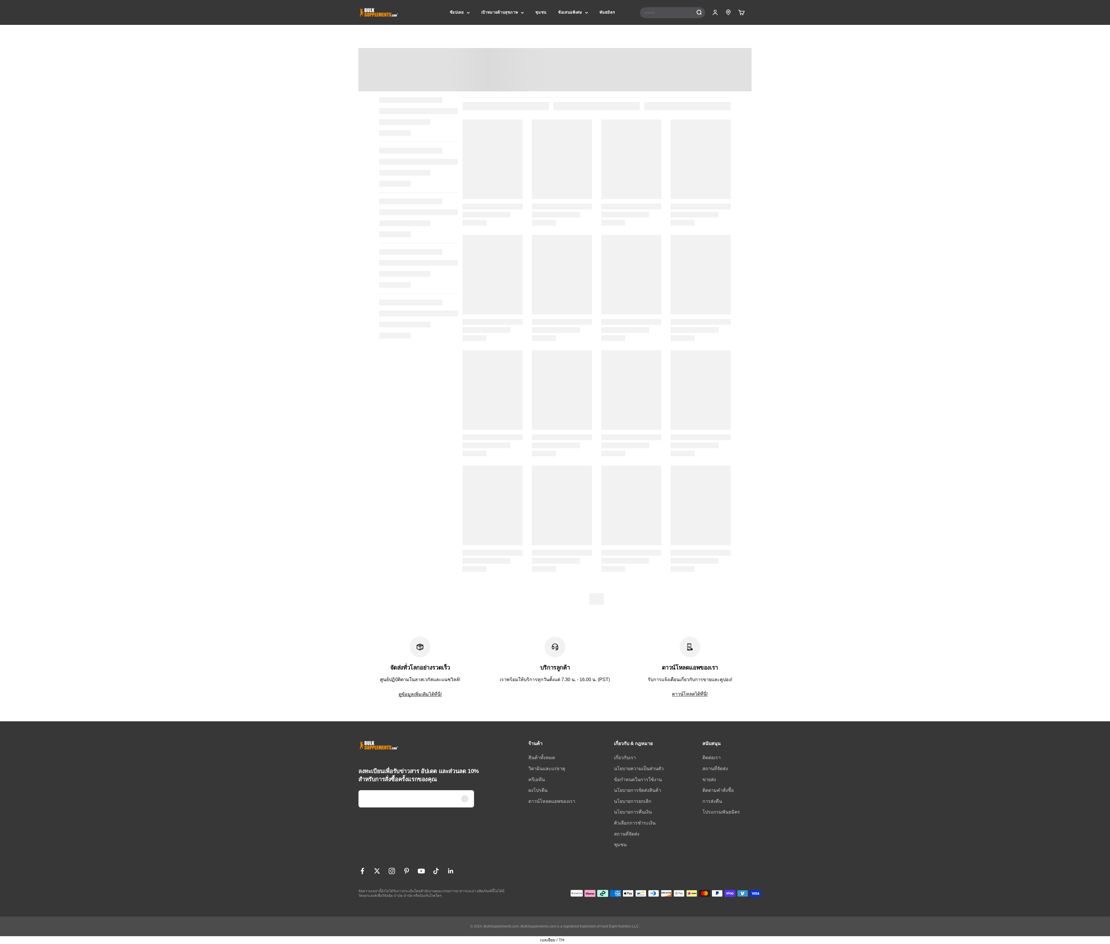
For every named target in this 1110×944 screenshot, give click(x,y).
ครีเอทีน (536, 779)
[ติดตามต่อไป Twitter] (377, 871)
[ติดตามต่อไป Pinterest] (406, 871)
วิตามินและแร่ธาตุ (546, 768)
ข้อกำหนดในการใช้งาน (638, 779)
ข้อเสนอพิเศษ (570, 12)
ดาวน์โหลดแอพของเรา (551, 801)
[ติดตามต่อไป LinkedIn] (451, 871)
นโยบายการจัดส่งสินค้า (637, 790)
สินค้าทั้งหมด (541, 757)
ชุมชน (541, 12)
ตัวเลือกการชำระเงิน (635, 823)
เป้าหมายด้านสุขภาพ (499, 12)
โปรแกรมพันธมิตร (721, 812)
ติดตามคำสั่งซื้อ (718, 790)
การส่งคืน (712, 801)
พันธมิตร (607, 12)
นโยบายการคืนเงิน (633, 812)
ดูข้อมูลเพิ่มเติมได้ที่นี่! (420, 694)
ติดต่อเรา (711, 757)
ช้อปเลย (457, 12)
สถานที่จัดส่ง (626, 833)
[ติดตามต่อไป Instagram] (392, 871)
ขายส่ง (709, 779)
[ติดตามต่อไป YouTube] (421, 871)
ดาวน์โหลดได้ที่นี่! (690, 694)
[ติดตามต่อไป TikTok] (436, 871)
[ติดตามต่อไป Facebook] (362, 871)
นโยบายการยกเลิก (632, 801)
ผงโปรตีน (537, 790)
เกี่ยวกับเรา (625, 757)
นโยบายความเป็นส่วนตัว (639, 768)
